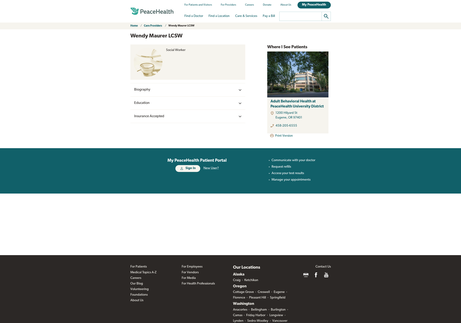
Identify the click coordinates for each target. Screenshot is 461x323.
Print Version (284, 136)
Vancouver (279, 321)
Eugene (279, 292)
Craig (237, 280)
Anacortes (240, 309)
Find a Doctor (193, 16)
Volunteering (139, 289)
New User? (211, 168)
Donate (267, 5)
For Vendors (190, 272)
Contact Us (323, 266)
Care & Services (246, 16)
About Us (285, 5)
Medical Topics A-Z (143, 272)
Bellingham (259, 309)
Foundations (139, 295)
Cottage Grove (243, 292)
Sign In (190, 168)
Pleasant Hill (257, 297)
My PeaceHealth (314, 4)
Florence (239, 297)
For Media (189, 278)
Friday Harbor (255, 315)
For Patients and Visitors (198, 5)
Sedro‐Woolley (257, 321)
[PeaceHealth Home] (152, 11)
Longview (276, 315)
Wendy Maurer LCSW (181, 25)
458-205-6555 (286, 125)
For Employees (192, 266)
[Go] (326, 16)
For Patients (138, 266)
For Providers (228, 5)
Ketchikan (251, 280)
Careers (249, 5)
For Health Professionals (198, 283)
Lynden (238, 321)
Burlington (278, 309)
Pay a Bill (269, 16)
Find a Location (219, 16)
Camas (237, 315)
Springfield (277, 297)
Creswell (264, 292)
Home (134, 25)
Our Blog (136, 283)
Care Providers (153, 25)
